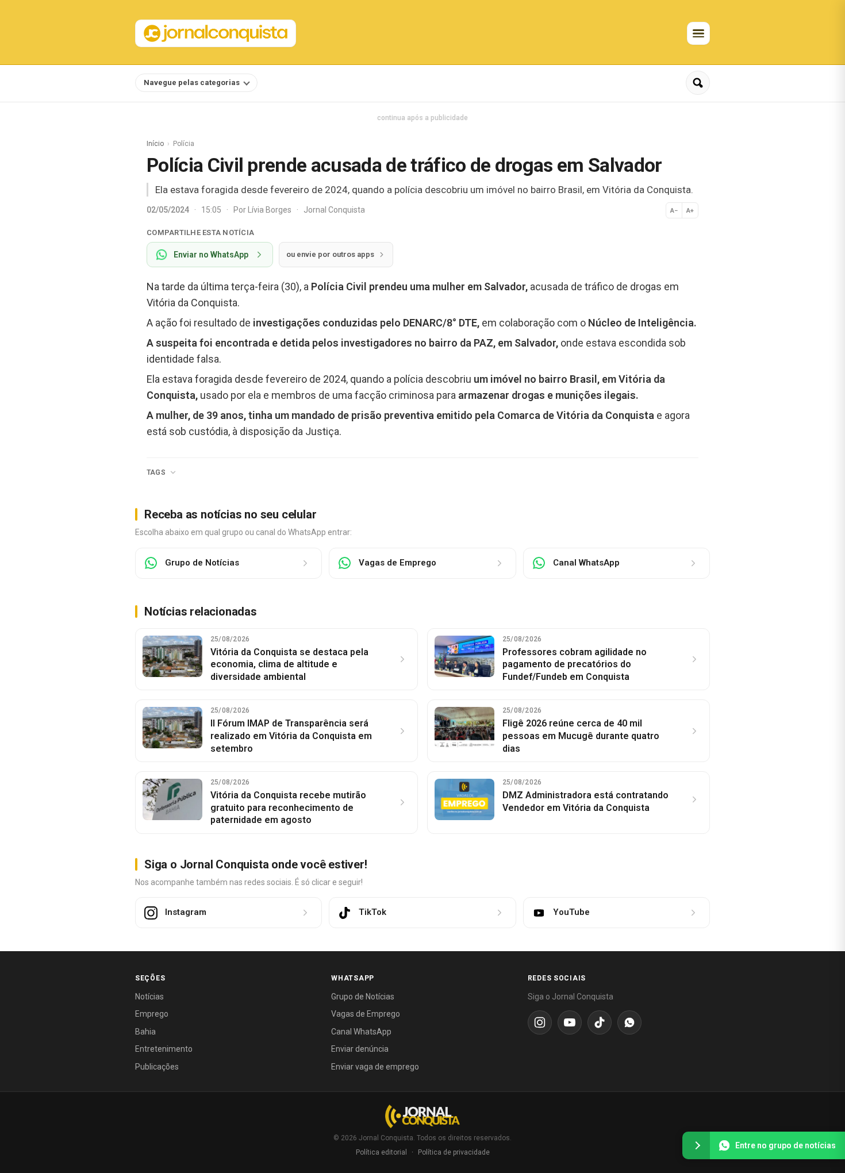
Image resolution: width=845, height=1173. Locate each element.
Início (155, 144)
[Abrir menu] (698, 33)
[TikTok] (599, 1022)
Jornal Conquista (334, 209)
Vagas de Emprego (365, 1013)
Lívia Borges (270, 209)
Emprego (151, 1013)
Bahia (145, 1031)
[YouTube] (570, 1022)
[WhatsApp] (629, 1022)
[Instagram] (540, 1022)
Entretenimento (164, 1048)
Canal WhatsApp (361, 1031)
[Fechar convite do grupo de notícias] (696, 1145)
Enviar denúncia (360, 1048)
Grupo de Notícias (362, 996)
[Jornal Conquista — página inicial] (422, 1116)
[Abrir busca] (697, 82)
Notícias (149, 996)
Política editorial (381, 1152)
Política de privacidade (454, 1152)
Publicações (157, 1066)
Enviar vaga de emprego (375, 1066)
